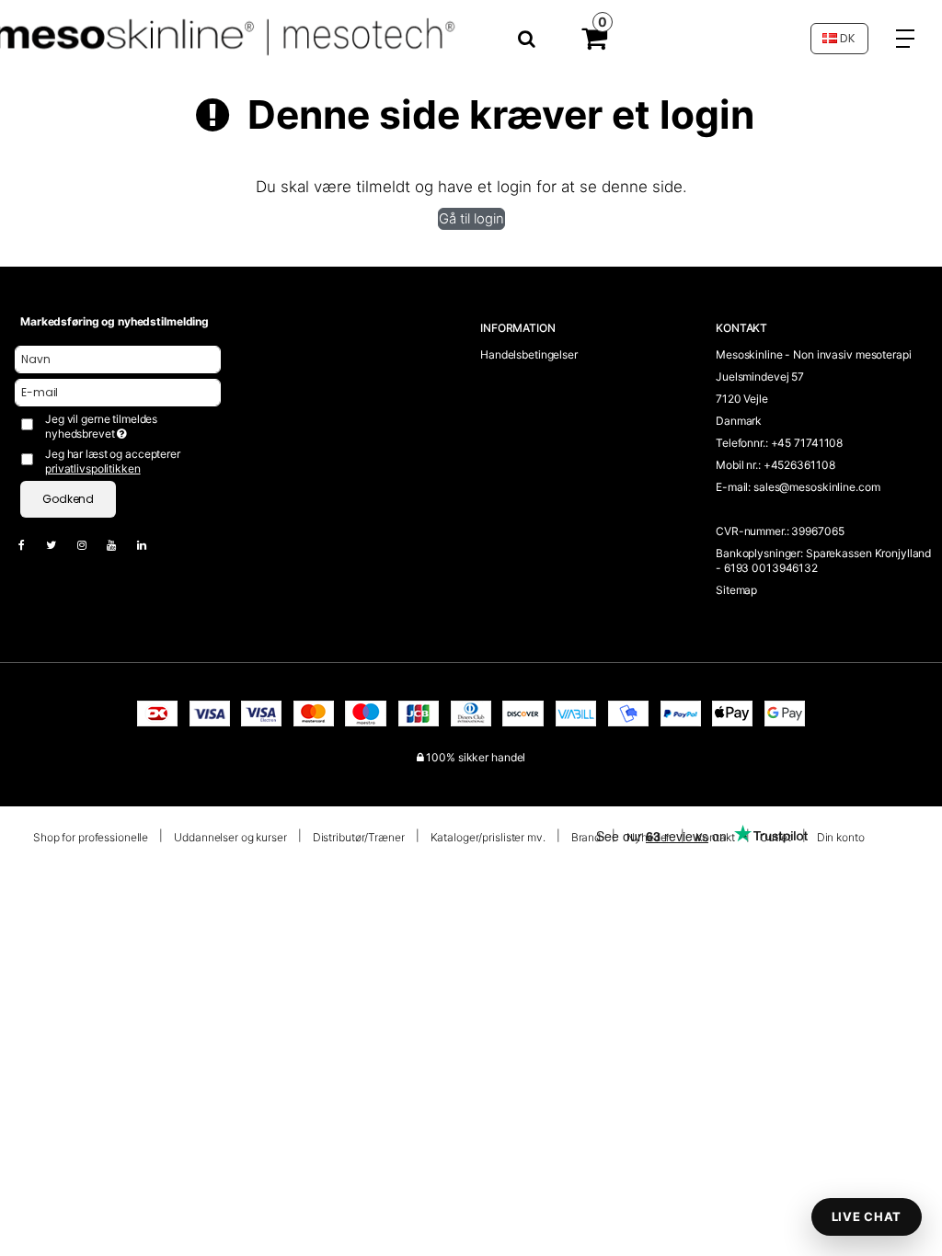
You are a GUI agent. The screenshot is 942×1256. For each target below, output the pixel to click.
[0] (594, 42)
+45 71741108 (807, 443)
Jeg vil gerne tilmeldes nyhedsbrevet (130, 426)
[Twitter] (60, 545)
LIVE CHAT (867, 1216)
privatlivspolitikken (93, 468)
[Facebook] (30, 545)
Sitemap (736, 590)
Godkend (68, 499)
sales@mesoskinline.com (816, 487)
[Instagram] (91, 545)
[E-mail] (118, 391)
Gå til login (471, 219)
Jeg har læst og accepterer (112, 461)
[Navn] (118, 358)
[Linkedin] (151, 545)
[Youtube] (120, 545)
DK (846, 38)
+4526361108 (799, 465)
